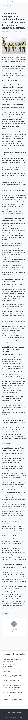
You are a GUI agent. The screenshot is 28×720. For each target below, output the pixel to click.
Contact (19, 712)
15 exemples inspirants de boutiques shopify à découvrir (12, 660)
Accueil (3, 5)
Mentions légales (11, 712)
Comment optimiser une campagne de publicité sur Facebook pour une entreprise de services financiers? (14, 694)
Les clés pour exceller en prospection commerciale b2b (13, 681)
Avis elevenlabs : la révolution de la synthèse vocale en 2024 (12, 675)
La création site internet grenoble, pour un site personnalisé (14, 670)
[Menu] (19, 1)
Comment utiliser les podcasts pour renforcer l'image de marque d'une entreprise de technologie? (12, 687)
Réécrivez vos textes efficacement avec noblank (13, 700)
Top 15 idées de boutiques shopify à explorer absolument (12, 665)
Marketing (8, 5)
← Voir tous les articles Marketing (11, 641)
